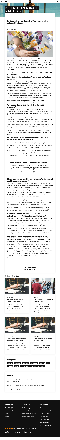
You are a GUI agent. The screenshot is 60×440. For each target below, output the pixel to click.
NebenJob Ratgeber (45, 425)
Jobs (48, 363)
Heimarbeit (42, 363)
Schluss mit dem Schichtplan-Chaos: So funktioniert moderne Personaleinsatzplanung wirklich (23, 380)
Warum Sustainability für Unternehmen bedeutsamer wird (22, 390)
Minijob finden (35, 172)
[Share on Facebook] (27, 269)
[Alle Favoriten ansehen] (6, 1)
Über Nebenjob (9, 408)
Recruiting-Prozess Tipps (29, 413)
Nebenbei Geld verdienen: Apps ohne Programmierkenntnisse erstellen (26, 385)
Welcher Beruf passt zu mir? (37, 366)
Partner (7, 416)
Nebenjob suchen (44, 413)
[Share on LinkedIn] (35, 269)
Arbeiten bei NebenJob (11, 411)
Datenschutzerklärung (20, 432)
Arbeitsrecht (17, 363)
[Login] (58, 1)
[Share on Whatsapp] (25, 269)
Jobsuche (10, 366)
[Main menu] (2, 1)
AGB (12, 432)
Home (8, 17)
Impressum (28, 432)
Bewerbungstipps (44, 422)
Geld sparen (25, 363)
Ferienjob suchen (44, 419)
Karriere (16, 366)
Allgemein (10, 363)
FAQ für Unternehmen (28, 416)
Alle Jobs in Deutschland (46, 411)
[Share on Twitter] (30, 269)
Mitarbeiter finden (25, 366)
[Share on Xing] (33, 269)
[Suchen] (54, 1)
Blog (12, 17)
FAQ (6, 419)
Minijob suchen (44, 416)
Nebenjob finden (25, 172)
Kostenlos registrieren (28, 408)
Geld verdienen (33, 363)
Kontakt (7, 413)
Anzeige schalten (27, 411)
